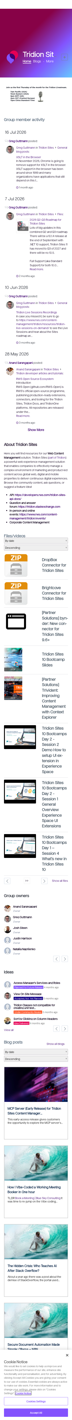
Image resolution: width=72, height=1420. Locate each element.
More (50, 61)
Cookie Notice (23, 1393)
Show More (36, 430)
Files (60, 214)
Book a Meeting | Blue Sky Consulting (37, 1198)
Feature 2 (39, 105)
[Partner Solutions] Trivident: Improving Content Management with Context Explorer (54, 698)
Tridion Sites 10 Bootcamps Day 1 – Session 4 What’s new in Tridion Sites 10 (54, 853)
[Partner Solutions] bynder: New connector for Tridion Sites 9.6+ (55, 626)
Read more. (37, 269)
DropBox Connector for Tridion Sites (54, 565)
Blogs (37, 61)
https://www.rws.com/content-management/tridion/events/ (34, 516)
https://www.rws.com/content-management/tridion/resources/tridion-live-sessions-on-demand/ (40, 323)
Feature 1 (36, 105)
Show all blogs (56, 1043)
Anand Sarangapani (21, 362)
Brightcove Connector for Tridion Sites (54, 593)
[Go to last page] (27, 881)
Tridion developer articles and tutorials (39, 373)
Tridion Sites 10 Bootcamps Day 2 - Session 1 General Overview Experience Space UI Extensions (54, 804)
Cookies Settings (36, 1401)
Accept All (36, 1412)
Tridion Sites (46, 147)
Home (27, 61)
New (64, 57)
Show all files (60, 880)
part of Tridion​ (57, 457)
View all (9, 1030)
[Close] (67, 1355)
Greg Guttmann (18, 141)
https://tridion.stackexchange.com (39, 506)
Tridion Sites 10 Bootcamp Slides (53, 659)
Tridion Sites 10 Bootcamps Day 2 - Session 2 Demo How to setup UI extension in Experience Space (54, 749)
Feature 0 (33, 105)
